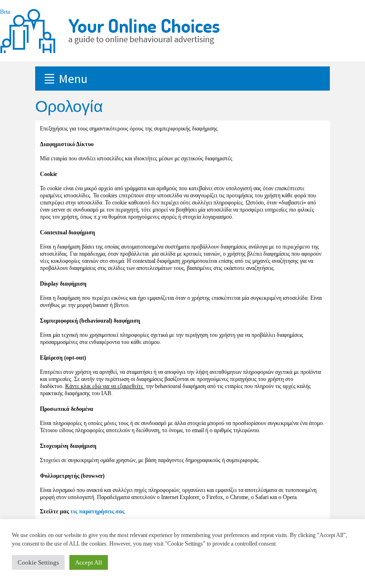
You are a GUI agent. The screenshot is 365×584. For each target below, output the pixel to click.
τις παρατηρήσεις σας (97, 511)
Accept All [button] (88, 562)
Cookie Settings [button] (38, 562)
